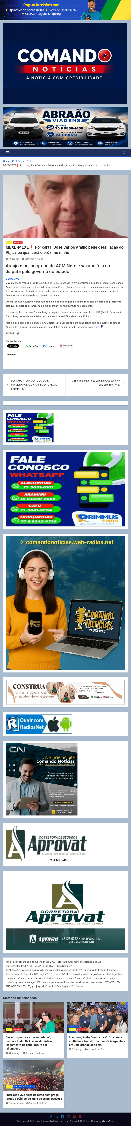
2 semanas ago (16, 1103)
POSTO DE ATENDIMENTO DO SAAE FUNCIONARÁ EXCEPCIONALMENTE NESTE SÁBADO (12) (34, 384)
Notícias (31, 1087)
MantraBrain (108, 1121)
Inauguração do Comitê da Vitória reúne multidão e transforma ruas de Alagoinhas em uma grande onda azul (97, 1041)
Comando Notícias (34, 258)
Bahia (9, 242)
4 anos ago (13, 258)
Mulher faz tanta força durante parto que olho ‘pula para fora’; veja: (96, 382)
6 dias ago (77, 1049)
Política (18, 242)
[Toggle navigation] (7, 152)
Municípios (19, 1087)
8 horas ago (14, 1053)
